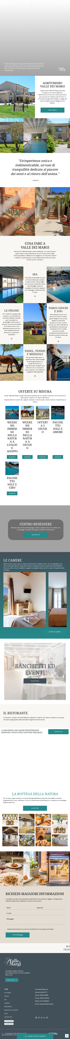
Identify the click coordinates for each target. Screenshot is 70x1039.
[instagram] (36, 1017)
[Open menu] (4, 5)
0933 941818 (44, 995)
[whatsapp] (47, 1017)
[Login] (63, 5)
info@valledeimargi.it (46, 1004)
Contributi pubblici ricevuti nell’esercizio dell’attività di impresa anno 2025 (17, 973)
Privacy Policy (9, 1021)
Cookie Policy (9, 1024)
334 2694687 (44, 1001)
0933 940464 (44, 998)
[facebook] (39, 1017)
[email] (41, 1017)
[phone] (44, 1017)
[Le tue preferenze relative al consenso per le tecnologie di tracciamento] (67, 1036)
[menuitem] (18, 989)
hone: (37, 998)
